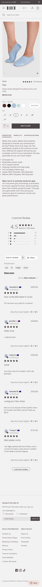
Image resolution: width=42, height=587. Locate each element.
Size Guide (34, 105)
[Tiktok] (24, 570)
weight (18, 268)
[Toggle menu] (3, 8)
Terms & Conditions (9, 553)
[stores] (39, 2)
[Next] (37, 73)
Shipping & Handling (10, 542)
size (6, 268)
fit (12, 268)
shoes (26, 268)
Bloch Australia (17, 581)
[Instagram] (20, 570)
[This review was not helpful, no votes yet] (35, 312)
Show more (9, 273)
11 (5, 119)
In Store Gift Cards (9, 561)
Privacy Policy (7, 549)
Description (6, 135)
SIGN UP (35, 519)
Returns (5, 545)
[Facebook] (16, 570)
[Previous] (4, 73)
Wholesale (25, 542)
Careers (24, 545)
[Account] (32, 7)
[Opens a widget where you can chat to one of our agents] (33, 583)
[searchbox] (12, 257)
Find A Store (25, 538)
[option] (21, 50)
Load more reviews (21, 469)
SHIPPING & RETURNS (31, 135)
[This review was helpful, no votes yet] (31, 312)
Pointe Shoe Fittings (9, 538)
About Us (24, 534)
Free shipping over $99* (9, 2)
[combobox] (28, 278)
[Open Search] (3, 15)
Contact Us (6, 534)
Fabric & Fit (18, 135)
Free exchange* (25, 2)
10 (32, 115)
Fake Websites (7, 557)
